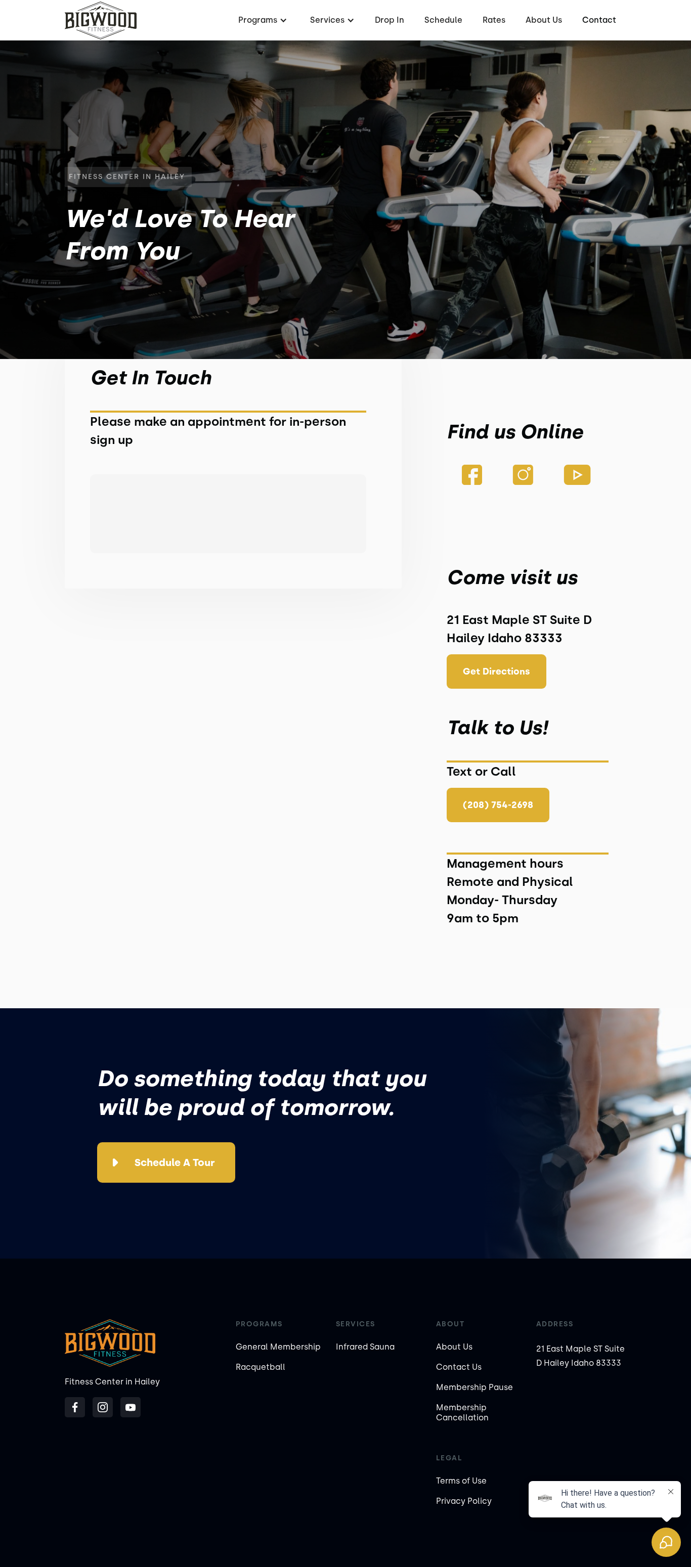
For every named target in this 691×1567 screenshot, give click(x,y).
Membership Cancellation (462, 1412)
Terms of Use (461, 1481)
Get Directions (496, 671)
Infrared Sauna (365, 1347)
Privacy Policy (464, 1501)
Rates (494, 20)
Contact (599, 20)
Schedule (443, 20)
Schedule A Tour (175, 1162)
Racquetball (260, 1367)
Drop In (389, 20)
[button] (261, 20)
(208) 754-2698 (498, 805)
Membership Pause (474, 1387)
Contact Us (459, 1367)
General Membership (278, 1347)
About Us (544, 20)
